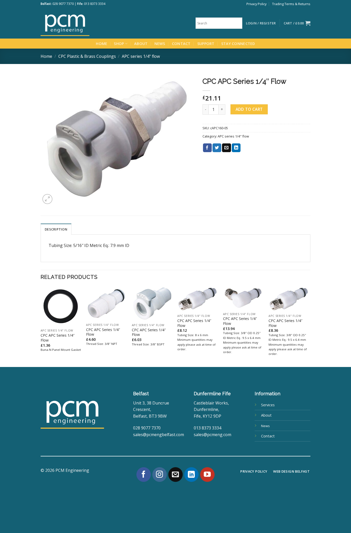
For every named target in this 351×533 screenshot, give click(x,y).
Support (206, 43)
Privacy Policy (256, 4)
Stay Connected (238, 43)
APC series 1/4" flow (141, 56)
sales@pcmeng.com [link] (212, 434)
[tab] (56, 229)
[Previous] (41, 326)
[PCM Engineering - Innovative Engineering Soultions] (79, 23)
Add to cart (249, 109)
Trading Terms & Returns (291, 4)
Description (56, 229)
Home (101, 43)
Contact (181, 43)
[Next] (309, 326)
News (159, 43)
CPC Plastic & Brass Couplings (87, 56)
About (140, 43)
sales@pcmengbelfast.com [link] (158, 434)
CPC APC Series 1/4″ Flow (58, 338)
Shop (119, 43)
